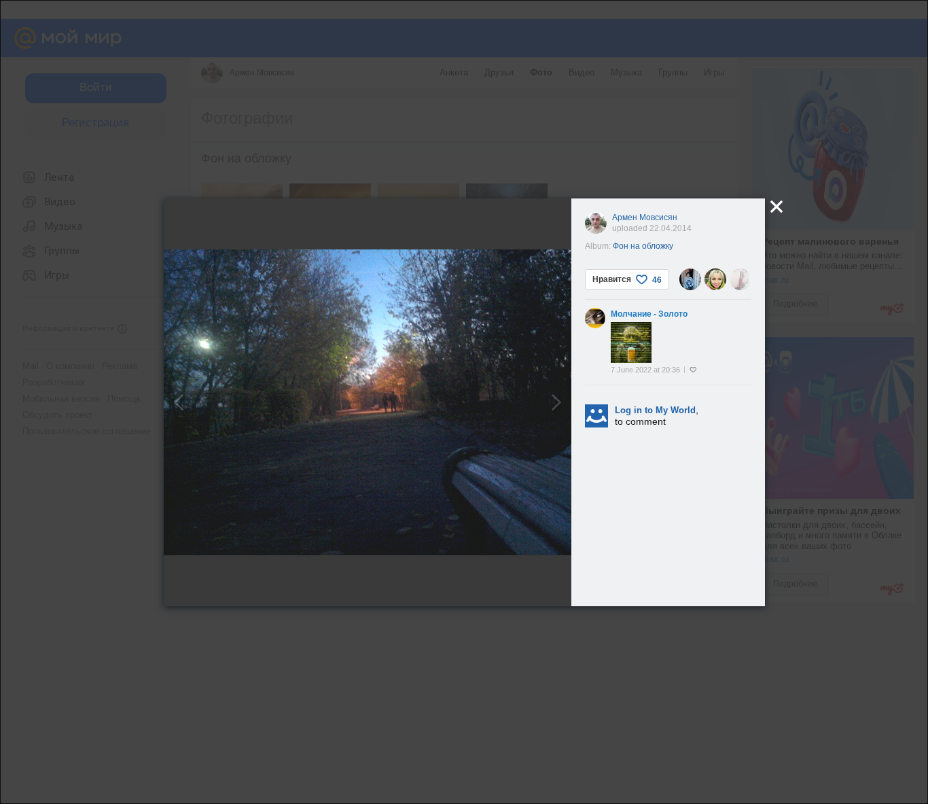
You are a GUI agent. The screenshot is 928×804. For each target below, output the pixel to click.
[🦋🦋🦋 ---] (715, 279)
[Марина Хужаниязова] (690, 279)
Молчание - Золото (649, 314)
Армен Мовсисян (644, 217)
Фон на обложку (643, 246)
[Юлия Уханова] (740, 279)
